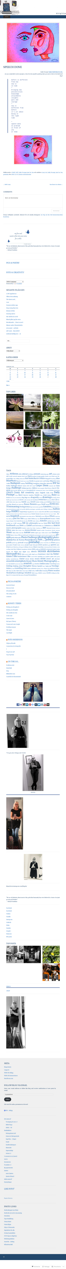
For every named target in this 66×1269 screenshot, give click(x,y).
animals (37, 474)
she (12, 551)
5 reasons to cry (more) (10, 1156)
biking (18, 478)
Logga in (6, 1070)
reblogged (21, 547)
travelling (19, 568)
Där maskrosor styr (11, 613)
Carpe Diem (42, 485)
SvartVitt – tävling (9, 1241)
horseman (25, 514)
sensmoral (49, 549)
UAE (49, 568)
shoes (16, 551)
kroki (30, 521)
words (48, 573)
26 (40, 377)
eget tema (11, 499)
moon (39, 530)
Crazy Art (44, 172)
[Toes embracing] (32, 402)
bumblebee (36, 483)
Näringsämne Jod (11, 1133)
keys (36, 518)
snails (29, 554)
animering (43, 474)
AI (28, 474)
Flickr (8, 925)
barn (30, 476)
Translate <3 (7, 1165)
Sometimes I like (24, 556)
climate (19, 490)
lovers (25, 525)
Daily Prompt (22, 172)
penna (54, 535)
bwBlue (8, 486)
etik (31, 499)
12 (40, 373)
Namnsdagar (8, 1182)
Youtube (8, 928)
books (32, 481)
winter (40, 573)
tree (25, 568)
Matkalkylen (7, 1130)
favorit (33, 502)
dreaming (54, 497)
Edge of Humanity (9, 1227)
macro (57, 525)
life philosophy (32, 523)
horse (21, 514)
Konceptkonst (45, 518)
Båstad (20, 486)
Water (50, 570)
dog (23, 497)
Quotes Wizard (10, 1176)
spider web (53, 556)
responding (40, 547)
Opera (12, 535)
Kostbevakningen (11, 1145)
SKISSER (42, 551)
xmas (14, 575)
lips (42, 523)
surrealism (20, 563)
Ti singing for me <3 (11, 1122)
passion (43, 535)
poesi (44, 540)
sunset (12, 564)
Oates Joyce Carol (46, 532)
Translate (19, 283)
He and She (45, 511)
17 (25, 375)
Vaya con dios (12, 570)
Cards (33, 485)
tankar (47, 564)
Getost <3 (8, 1153)
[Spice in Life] (51, 402)
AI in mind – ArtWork (12, 328)
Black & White (39, 478)
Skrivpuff (11, 553)
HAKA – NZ (9, 1127)
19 (40, 375)
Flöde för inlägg (8, 1072)
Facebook (49, 499)
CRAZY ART (15, 172)
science (30, 549)
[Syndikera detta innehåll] (6, 581)
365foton (14, 474)
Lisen (45, 523)
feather (38, 502)
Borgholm (36, 481)
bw (58, 483)
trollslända (33, 568)
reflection (30, 547)
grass (27, 509)
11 (32, 373)
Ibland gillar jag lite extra (13, 319)
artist (58, 474)
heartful (51, 511)
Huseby (41, 514)
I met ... (55, 514)
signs (24, 551)
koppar (8, 521)
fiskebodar (21, 504)
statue (22, 559)
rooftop (8, 549)
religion (35, 547)
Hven (45, 514)
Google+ (8, 931)
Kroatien (26, 521)
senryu (43, 549)
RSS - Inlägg (9, 1110)
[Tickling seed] (33, 420)
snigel (33, 554)
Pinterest (9, 934)
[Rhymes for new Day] (14, 402)
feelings (49, 502)
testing (9, 566)
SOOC (35, 556)
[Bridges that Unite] (14, 420)
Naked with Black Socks (55, 72)
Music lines (16, 532)
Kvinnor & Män (10, 311)
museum (58, 530)
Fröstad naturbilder (9, 1233)
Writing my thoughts (12, 610)
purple (27, 545)
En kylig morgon (11, 627)
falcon (19, 502)
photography (45, 537)
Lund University (36, 525)
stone (32, 559)
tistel (44, 566)
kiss (39, 518)
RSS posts (9, 936)
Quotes (6, 1170)
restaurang (46, 547)
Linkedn (8, 922)
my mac (21, 532)
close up (24, 490)
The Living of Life (11, 593)
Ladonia (49, 521)
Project (15, 545)
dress (58, 497)
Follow (8, 1099)
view (17, 570)
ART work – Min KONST (13, 331)
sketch (34, 552)
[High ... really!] (51, 438)
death (45, 495)
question (45, 545)
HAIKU (15, 511)
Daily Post (49, 493)
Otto (19, 535)
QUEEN (40, 545)
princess (58, 542)
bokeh (27, 481)
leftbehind (19, 523)
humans (38, 514)
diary (54, 495)
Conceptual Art (30, 490)
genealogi (53, 506)
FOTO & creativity (15, 272)
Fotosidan (7, 1216)
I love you (50, 514)
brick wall (42, 481)
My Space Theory (11, 621)
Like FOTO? (9, 1189)
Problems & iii (10, 665)
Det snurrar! (7, 1119)
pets (12, 537)
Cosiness (8, 596)
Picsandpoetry (31, 540)
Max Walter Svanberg (35, 528)
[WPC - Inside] (51, 972)
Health (40, 511)
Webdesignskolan (9, 1239)
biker (11, 478)
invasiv (43, 516)
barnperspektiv (41, 476)
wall (36, 570)
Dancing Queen (10, 313)
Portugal (26, 542)
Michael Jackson (56, 528)
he (37, 511)
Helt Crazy (7, 184)
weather (56, 571)
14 (55, 373)
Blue (58, 478)
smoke (26, 554)
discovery (12, 497)
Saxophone (24, 549)
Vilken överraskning (12, 296)
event (40, 500)
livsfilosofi (10, 525)
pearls (51, 535)
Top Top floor (10, 654)
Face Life (55, 500)
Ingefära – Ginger (11, 1139)
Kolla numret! (8, 1179)
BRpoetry (53, 481)
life (23, 523)
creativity (29, 492)
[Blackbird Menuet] (51, 420)
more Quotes (9, 1173)
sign (20, 551)
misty (13, 530)
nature (27, 532)
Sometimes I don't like (45, 554)
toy (11, 568)
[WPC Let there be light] (32, 954)
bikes (14, 478)
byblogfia (14, 486)
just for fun (30, 172)
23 (17, 377)
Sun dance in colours (56, 184)
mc (41, 528)
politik (9, 542)
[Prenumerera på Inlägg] (4, 1110)
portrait (20, 542)
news (33, 532)
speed (44, 556)
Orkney (16, 535)
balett (26, 476)
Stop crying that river (12, 308)
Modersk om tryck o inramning (13, 1213)
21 (55, 375)
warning (45, 570)
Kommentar (56, 210)
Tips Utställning (8, 1218)
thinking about (18, 566)
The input (9, 630)
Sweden (37, 564)
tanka (42, 564)
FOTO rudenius (15, 640)
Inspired (14, 516)
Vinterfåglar (7, 1224)
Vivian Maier (25, 570)
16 (17, 375)
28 (56, 377)
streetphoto (20, 561)
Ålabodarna (21, 575)
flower (26, 504)
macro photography (14, 528)
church (54, 488)
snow (36, 554)
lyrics (43, 525)
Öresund (26, 575)
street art (50, 559)
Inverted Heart (10, 585)
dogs (26, 497)
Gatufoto (47, 506)
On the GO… (13, 661)
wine (33, 573)
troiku (28, 568)
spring (8, 559)
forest (47, 504)
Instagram (9, 919)
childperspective (26, 488)
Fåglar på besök (10, 643)
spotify (58, 556)
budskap (23, 483)
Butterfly (49, 483)
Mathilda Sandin (26, 528)
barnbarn (34, 476)
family (24, 502)
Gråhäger (45, 509)
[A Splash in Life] (32, 438)
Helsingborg (56, 511)
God (21, 509)
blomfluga (53, 478)
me (44, 527)
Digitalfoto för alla (9, 1230)
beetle (56, 476)
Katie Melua (31, 518)
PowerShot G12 (47, 542)
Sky (19, 554)
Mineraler (9, 1147)
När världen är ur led (12, 316)
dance (20, 495)
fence (54, 502)
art (50, 473)
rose (12, 549)
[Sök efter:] (61, 17)
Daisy (16, 495)
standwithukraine (14, 559)
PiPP (40, 540)
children (34, 488)
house (33, 514)
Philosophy (18, 537)
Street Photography (47, 561)
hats (36, 511)
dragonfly (35, 497)
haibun (56, 509)
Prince (53, 542)
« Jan (7, 381)
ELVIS (21, 500)
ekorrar (16, 499)
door (29, 497)
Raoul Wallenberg (14, 547)
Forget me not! (10, 652)
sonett (32, 556)
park (27, 535)
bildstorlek (22, 478)
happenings (23, 511)
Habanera (50, 509)
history (12, 514)
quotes (53, 545)
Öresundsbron (32, 575)
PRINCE (8, 986)
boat (22, 481)
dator (41, 495)
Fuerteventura (35, 506)
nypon (39, 532)
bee (53, 476)
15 (10, 375)
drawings (47, 497)
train (13, 568)
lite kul (51, 523)
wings (36, 573)
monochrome (30, 530)
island (56, 516)
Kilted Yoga (9, 1124)
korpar (12, 521)
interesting (28, 516)
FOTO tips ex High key (10, 1236)
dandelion (31, 495)
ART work (9, 476)
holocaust (17, 514)
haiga (8, 512)
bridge (47, 481)
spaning (40, 556)
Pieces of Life (10, 588)
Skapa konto (7, 1067)
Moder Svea (21, 530)
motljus (43, 530)
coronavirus (57, 490)
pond (13, 542)
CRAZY (9, 492)
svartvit (28, 563)
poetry (49, 539)
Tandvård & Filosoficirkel (13, 676)
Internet (38, 516)
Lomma (17, 525)
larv (12, 523)
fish (17, 504)
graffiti (23, 509)
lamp (53, 521)
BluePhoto (11, 480)
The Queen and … (11, 299)
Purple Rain (32, 545)
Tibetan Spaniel (37, 566)
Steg (7, 671)
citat (12, 490)
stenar (27, 559)
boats (24, 481)
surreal (16, 563)
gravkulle (38, 509)
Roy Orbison (17, 549)
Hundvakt (9, 668)
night (36, 532)
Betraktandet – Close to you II (14, 322)
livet (58, 523)
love (21, 525)
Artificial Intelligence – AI (13, 334)
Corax (47, 490)
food (43, 504)
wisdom (44, 573)
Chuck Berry (48, 488)
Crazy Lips (9, 615)
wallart (40, 570)
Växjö (30, 570)
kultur (34, 521)
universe (52, 568)
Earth (7, 499)
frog (31, 506)
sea (33, 549)
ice (47, 514)
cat (54, 486)
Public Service (21, 545)
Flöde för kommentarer (11, 1075)
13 (48, 373)
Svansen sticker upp (12, 305)
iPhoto (52, 516)
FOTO (53, 504)
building (29, 483)
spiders (48, 556)
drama (40, 497)
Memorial (49, 528)
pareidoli (23, 535)
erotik (25, 499)
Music (9, 532)
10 (25, 373)
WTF (10, 575)
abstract (25, 474)
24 (25, 377)
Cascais (51, 485)
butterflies (43, 483)
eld (18, 499)
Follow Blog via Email (15, 1085)
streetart (57, 559)
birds (31, 478)
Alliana (31, 474)
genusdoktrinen (12, 509)
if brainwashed (10, 591)
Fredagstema (25, 507)
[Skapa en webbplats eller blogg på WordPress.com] (3, 1257)
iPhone (47, 516)
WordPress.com (8, 1078)
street (43, 558)
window (28, 573)
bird (26, 478)
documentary (18, 497)
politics (57, 540)
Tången (45, 568)
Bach (23, 476)
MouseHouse (48, 530)
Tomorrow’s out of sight (13, 624)
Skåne (23, 554)
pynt (36, 545)
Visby (20, 570)
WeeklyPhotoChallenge (15, 573)
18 (32, 375)
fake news (12, 502)
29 (10, 379)
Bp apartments (8, 1167)
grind (41, 509)
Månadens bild (8, 1244)
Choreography (41, 488)
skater (28, 551)
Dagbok (42, 493)
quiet (49, 545)
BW (54, 483)
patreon (47, 535)
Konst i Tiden (55, 518)
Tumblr (8, 916)
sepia (54, 549)
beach (50, 476)
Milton (8, 530)
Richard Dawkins (53, 547)
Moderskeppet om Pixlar (11, 1210)
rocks (58, 547)
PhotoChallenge (29, 537)
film (10, 504)
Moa (17, 530)
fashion (28, 502)
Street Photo (31, 561)
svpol (33, 563)
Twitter (8, 914)
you (17, 575)
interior (33, 516)
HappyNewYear (31, 511)
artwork (15, 476)
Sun (9, 563)
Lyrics (6, 1159)
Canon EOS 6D (27, 486)
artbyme (54, 474)
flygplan (39, 504)
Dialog (49, 495)
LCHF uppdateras (11, 293)
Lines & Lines (10, 618)
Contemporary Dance (40, 490)
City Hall (15, 490)
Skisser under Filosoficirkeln (14, 325)
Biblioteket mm (10, 674)
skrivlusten (53, 551)
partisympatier (38, 535)
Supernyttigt (9, 1150)
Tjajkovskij (48, 566)
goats (18, 509)
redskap (26, 547)
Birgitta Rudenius (8, 1198)
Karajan (26, 518)
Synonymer (7, 1162)
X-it (12, 575)
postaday (6, 174)
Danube (37, 495)
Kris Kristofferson (19, 521)
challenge (16, 488)
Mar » (8, 385)
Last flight (9, 633)
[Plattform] (14, 954)
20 (48, 375)
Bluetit (18, 481)
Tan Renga (53, 564)
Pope (16, 542)
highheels (8, 514)
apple (47, 474)
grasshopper (32, 509)
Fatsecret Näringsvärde (12, 1136)
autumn (19, 476)
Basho (46, 476)
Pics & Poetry (12, 263)
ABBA (20, 474)
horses (29, 514)
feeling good (43, 502)
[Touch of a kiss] (14, 438)
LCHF (14, 523)
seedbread (37, 549)
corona (51, 490)
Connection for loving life (13, 646)
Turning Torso (40, 568)
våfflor (33, 570)
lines (39, 523)
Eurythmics (35, 499)
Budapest (15, 483)
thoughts (27, 566)
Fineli (7, 1142)
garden (41, 506)
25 (32, 377)
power (41, 542)
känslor (43, 521)
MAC (52, 525)
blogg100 (48, 478)
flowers (33, 504)
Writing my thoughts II (12, 607)
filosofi (14, 504)
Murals (53, 530)
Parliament (31, 535)
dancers (25, 495)
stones (37, 559)
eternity (28, 499)
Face (45, 500)
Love (7, 302)
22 (10, 377)
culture (37, 493)
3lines (7, 474)
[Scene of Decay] (51, 456)
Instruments (22, 516)
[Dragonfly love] (51, 954)
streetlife (10, 561)
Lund (29, 525)
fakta (16, 502)
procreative (9, 545)
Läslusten (47, 525)
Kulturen (38, 521)
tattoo (58, 563)
